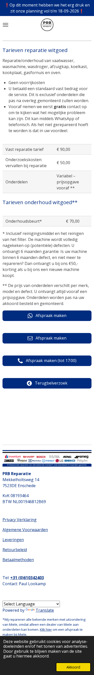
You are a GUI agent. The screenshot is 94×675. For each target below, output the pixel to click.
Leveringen (13, 539)
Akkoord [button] (73, 667)
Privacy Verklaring (20, 519)
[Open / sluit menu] (5, 25)
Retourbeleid (15, 549)
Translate (45, 610)
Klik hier (46, 629)
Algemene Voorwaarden (25, 529)
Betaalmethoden (18, 559)
